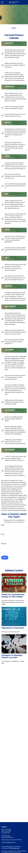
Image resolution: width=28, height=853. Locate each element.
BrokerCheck (16, 848)
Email (2, 534)
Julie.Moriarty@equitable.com (8, 842)
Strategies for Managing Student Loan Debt (12, 656)
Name (2, 525)
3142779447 (8, 829)
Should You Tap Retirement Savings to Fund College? (13, 595)
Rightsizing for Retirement (13, 628)
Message (3, 543)
